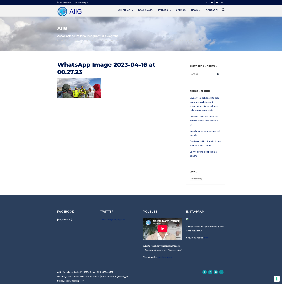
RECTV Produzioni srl (90, 276)
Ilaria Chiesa (73, 276)
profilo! (207, 238)
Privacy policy (63, 281)
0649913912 (65, 2)
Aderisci (181, 10)
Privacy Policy (196, 179)
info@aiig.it (83, 2)
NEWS (194, 10)
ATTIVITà (163, 10)
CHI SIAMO (124, 10)
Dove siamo (145, 10)
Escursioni (74, 40)
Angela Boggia (121, 276)
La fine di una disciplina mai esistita (203, 153)
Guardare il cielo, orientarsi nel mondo (205, 133)
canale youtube (164, 257)
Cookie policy (78, 281)
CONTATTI (212, 10)
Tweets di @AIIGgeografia (112, 219)
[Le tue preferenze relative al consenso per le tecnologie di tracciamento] (277, 279)
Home (60, 40)
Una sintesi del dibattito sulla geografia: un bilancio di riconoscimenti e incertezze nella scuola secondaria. (204, 104)
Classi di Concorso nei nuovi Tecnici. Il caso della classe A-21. (204, 120)
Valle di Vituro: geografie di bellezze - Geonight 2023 (115, 40)
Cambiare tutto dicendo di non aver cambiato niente (205, 143)
